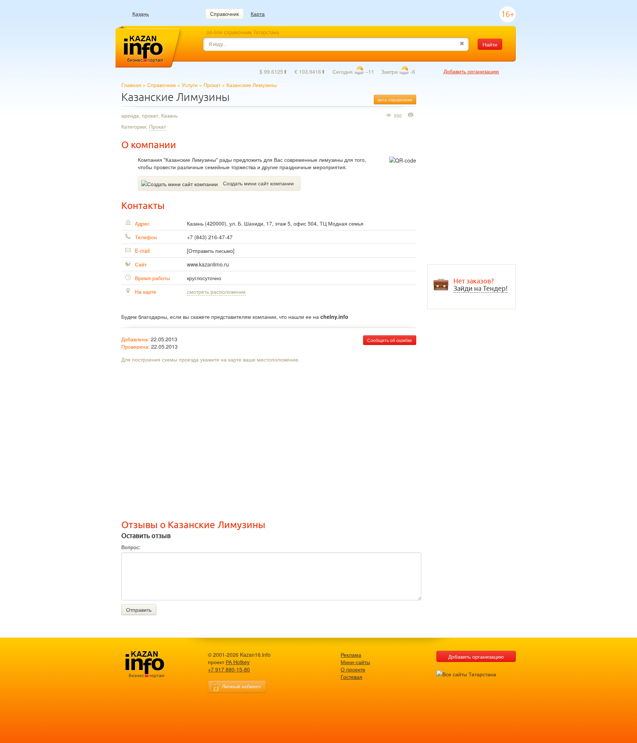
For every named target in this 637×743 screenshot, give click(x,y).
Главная (131, 84)
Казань (140, 14)
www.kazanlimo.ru (208, 264)
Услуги (190, 84)
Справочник (224, 13)
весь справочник (395, 99)
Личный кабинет (241, 686)
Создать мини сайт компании (258, 183)
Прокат (211, 84)
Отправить (139, 609)
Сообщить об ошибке (389, 340)
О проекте (353, 669)
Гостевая (351, 676)
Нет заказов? (480, 285)
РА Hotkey (238, 662)
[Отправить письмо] (210, 250)
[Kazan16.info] (156, 665)
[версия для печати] (411, 115)
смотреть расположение (216, 291)
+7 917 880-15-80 (229, 669)
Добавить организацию (471, 71)
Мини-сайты (355, 662)
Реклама (351, 654)
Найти (490, 44)
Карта (258, 13)
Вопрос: (130, 547)
